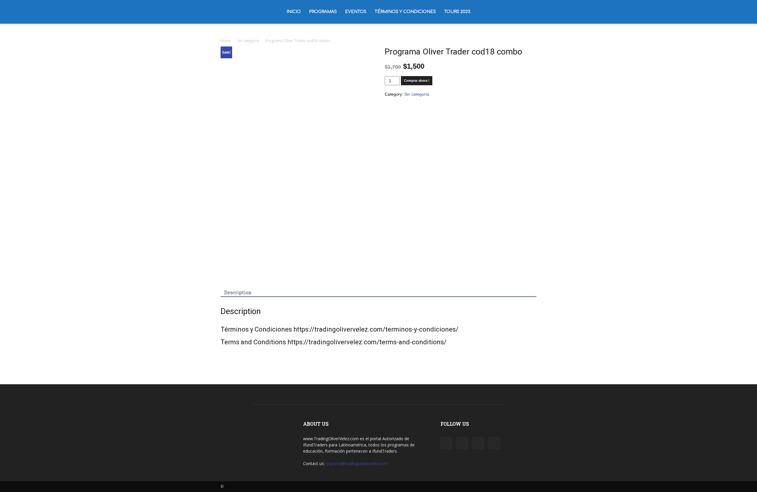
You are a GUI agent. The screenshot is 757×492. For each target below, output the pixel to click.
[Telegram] (521, 12)
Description (238, 292)
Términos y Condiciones (405, 11)
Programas (323, 11)
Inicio (294, 11)
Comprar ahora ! (416, 80)
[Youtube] (532, 12)
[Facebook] (501, 12)
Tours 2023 (457, 11)
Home (226, 40)
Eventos (355, 11)
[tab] (238, 292)
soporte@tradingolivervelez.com (357, 463)
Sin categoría (248, 40)
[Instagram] (511, 12)
